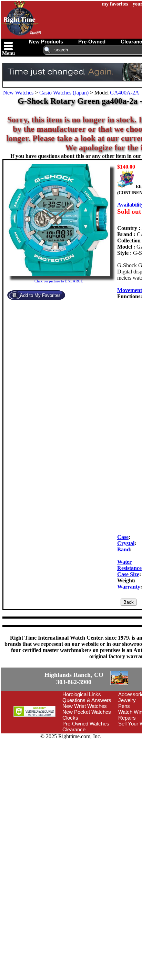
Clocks (70, 757)
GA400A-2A (124, 93)
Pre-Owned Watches (85, 763)
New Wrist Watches (84, 745)
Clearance (73, 769)
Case (123, 537)
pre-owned (91, 41)
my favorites (115, 4)
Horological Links (81, 733)
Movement (129, 290)
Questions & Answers (86, 739)
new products (46, 41)
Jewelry (127, 739)
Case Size (128, 574)
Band (123, 549)
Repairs (127, 757)
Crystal (125, 543)
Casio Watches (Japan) (64, 93)
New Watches (18, 93)
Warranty (128, 587)
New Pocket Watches (86, 751)
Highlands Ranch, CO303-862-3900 (48, 698)
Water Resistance (129, 565)
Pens (124, 745)
